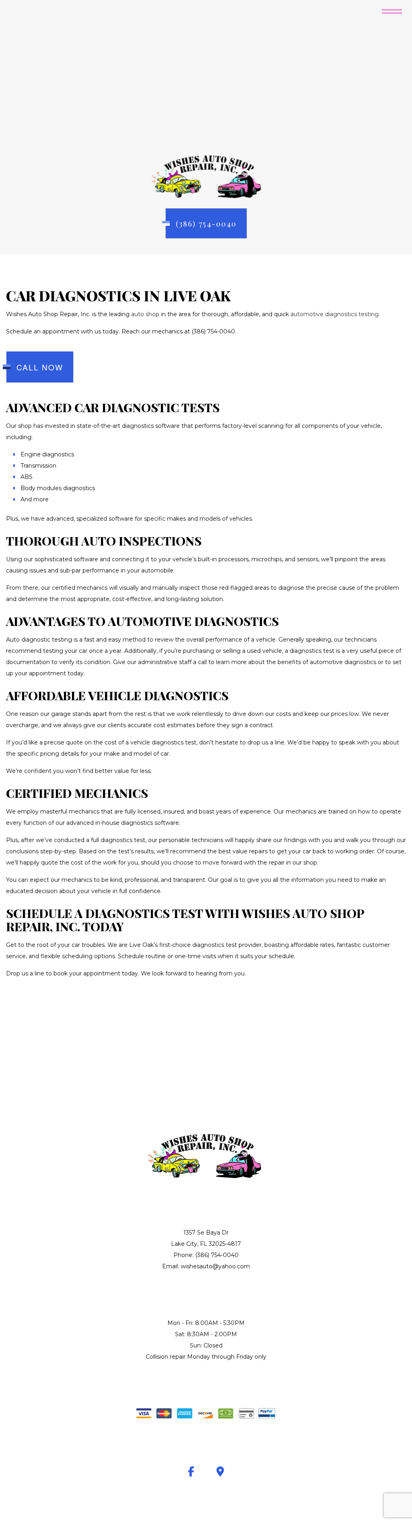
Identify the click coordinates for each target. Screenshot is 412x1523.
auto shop (145, 314)
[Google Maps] (220, 1472)
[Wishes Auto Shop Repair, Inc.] (206, 175)
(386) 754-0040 (206, 223)
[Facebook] (190, 1472)
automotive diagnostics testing (334, 314)
